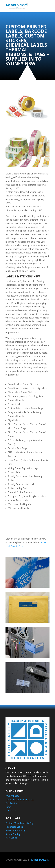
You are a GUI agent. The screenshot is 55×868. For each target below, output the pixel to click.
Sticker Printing (13, 834)
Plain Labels (11, 837)
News (8, 806)
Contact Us (11, 810)
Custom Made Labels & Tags (20, 823)
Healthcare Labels (14, 826)
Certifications (12, 803)
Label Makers (40, 859)
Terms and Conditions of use (20, 799)
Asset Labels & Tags (16, 830)
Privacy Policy (12, 795)
